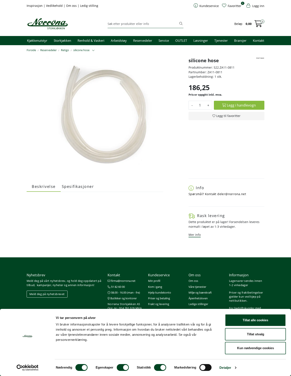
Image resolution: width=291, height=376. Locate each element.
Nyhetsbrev (36, 275)
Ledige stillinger (198, 304)
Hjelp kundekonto (159, 292)
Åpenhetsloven (198, 298)
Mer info (195, 235)
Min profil (154, 281)
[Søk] (180, 24)
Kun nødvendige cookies (255, 348)
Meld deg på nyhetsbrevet (47, 294)
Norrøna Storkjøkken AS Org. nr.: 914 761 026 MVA (125, 306)
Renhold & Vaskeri (91, 40)
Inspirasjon (35, 6)
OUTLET (181, 40)
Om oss (72, 6)
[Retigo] (260, 58)
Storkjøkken (62, 40)
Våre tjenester (197, 287)
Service (163, 40)
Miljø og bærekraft (200, 292)
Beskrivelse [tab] (44, 186)
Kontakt (258, 40)
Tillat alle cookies (255, 320)
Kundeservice (159, 275)
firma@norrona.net (122, 281)
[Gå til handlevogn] (258, 25)
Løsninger (200, 40)
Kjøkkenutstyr (37, 40)
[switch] (123, 367)
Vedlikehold (54, 6)
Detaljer (225, 367)
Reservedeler (142, 40)
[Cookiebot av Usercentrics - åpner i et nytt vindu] (27, 367)
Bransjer (240, 40)
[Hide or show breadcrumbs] (93, 50)
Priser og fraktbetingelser (246, 292)
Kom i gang (155, 287)
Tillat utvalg (255, 334)
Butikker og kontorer (123, 298)
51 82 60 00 (117, 287)
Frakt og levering (158, 304)
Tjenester (221, 40)
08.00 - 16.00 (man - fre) (125, 292)
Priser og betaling (159, 298)
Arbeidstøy (119, 40)
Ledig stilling (89, 6)
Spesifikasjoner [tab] (78, 186)
